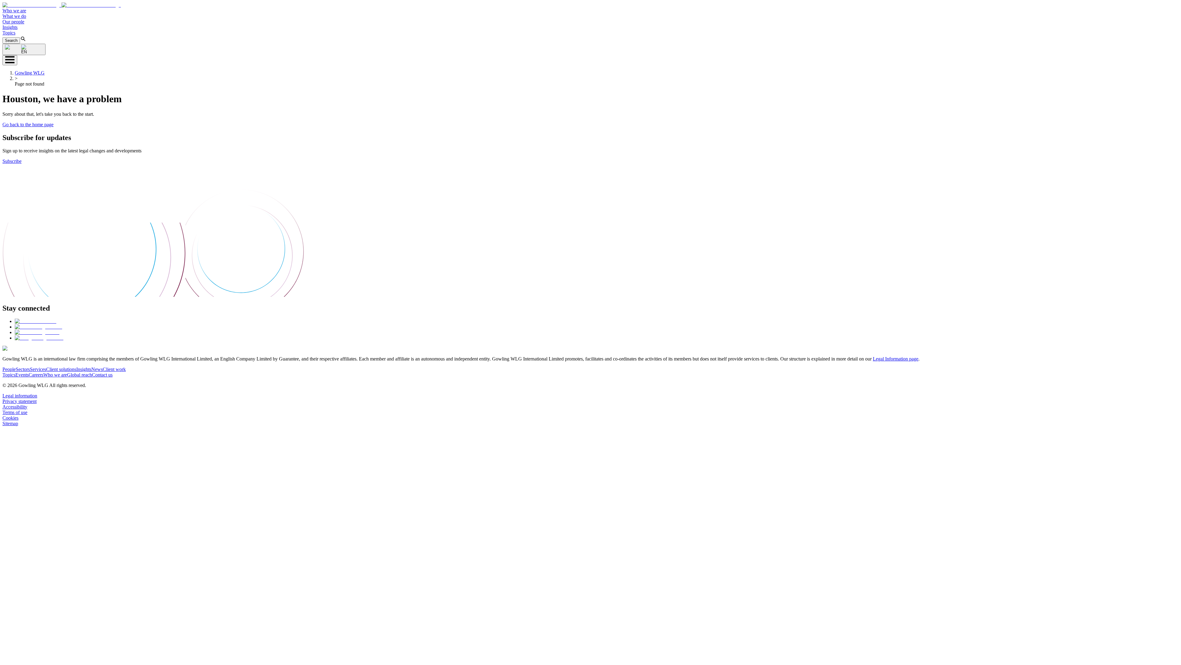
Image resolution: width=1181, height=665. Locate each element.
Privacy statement (19, 401)
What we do (14, 16)
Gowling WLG (30, 72)
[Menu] (9, 60)
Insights (10, 27)
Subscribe (12, 161)
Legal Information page (895, 358)
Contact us (102, 374)
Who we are (14, 10)
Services (38, 369)
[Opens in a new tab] (35, 321)
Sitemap (10, 423)
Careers (36, 374)
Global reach (79, 374)
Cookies (10, 418)
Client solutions (61, 369)
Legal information (19, 395)
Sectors (23, 369)
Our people (13, 21)
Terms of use (14, 412)
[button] (61, 5)
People (9, 369)
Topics (8, 32)
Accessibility (14, 406)
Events (22, 374)
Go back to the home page (28, 124)
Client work (114, 369)
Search (11, 40)
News (97, 369)
